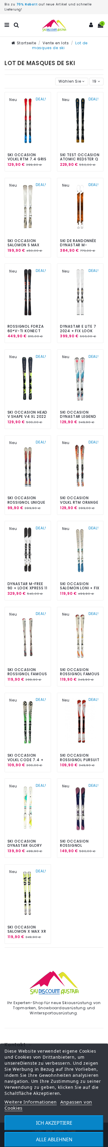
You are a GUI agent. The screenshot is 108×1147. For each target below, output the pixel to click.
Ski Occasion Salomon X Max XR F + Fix (27, 931)
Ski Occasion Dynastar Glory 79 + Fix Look (25, 845)
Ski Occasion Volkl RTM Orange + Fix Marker (79, 502)
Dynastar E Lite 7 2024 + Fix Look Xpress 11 (78, 331)
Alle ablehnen (54, 1139)
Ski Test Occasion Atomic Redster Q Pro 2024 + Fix (80, 159)
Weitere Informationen (30, 1102)
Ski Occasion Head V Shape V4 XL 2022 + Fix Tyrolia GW (28, 417)
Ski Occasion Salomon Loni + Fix (80, 586)
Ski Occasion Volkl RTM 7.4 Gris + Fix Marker (27, 159)
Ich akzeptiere (54, 1123)
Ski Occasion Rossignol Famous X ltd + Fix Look (27, 674)
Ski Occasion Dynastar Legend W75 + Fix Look (78, 417)
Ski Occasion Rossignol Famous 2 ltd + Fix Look (80, 674)
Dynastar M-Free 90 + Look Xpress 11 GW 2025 (27, 588)
